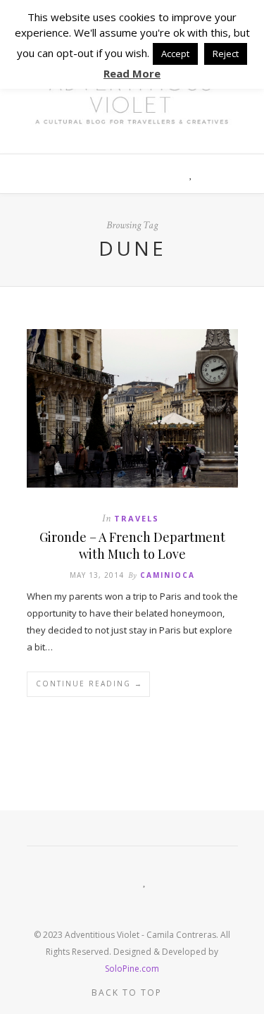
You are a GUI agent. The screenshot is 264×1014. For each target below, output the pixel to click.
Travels (136, 518)
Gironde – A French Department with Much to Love (132, 545)
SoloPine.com (132, 969)
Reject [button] (226, 53)
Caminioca (167, 575)
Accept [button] (175, 53)
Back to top (128, 992)
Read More (132, 73)
